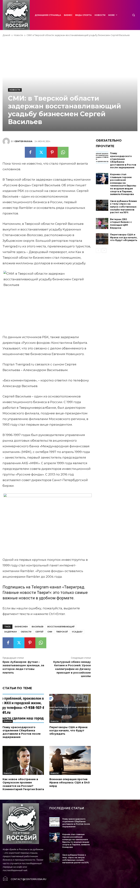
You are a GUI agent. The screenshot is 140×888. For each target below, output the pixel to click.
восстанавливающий (61, 626)
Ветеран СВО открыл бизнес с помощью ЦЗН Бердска (121, 223)
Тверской (62, 631)
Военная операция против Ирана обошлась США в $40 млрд (69, 782)
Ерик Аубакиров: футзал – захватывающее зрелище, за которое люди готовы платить (23, 667)
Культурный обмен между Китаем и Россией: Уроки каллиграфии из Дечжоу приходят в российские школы (72, 669)
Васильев (37, 626)
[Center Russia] (7, 141)
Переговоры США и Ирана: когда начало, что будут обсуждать (68, 730)
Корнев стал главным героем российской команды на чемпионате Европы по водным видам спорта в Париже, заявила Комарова (123, 184)
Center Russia (23, 141)
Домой (6, 35)
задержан (10, 631)
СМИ (49, 631)
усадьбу (77, 631)
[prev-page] (98, 250)
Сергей (39, 631)
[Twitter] (41, 152)
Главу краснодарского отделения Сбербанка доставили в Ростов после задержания (22, 732)
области (26, 631)
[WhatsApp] (63, 152)
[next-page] (104, 250)
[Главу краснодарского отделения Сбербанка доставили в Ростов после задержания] (23, 708)
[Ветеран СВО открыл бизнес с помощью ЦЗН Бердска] (102, 223)
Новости (18, 35)
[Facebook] (30, 152)
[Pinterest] (52, 152)
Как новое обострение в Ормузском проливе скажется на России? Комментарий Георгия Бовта (23, 784)
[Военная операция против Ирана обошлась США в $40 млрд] (70, 760)
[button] (133, 15)
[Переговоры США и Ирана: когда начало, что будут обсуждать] (70, 708)
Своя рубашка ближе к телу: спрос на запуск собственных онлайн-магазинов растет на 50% (123, 207)
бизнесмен (21, 626)
